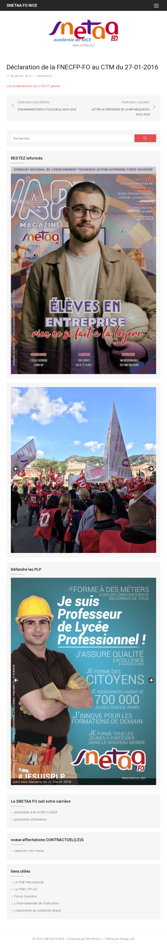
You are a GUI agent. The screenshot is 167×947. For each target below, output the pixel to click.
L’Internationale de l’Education (36, 903)
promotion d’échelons (30, 819)
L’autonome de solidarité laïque (37, 910)
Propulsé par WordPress (84, 939)
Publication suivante (121, 108)
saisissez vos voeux (29, 850)
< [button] (16, 469)
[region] (83, 270)
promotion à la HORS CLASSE (36, 812)
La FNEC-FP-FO (25, 889)
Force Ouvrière (25, 896)
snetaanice (44, 76)
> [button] (150, 469)
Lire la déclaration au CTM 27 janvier (34, 86)
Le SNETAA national (28, 882)
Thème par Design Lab (119, 939)
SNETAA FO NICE (22, 5)
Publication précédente (46, 106)
